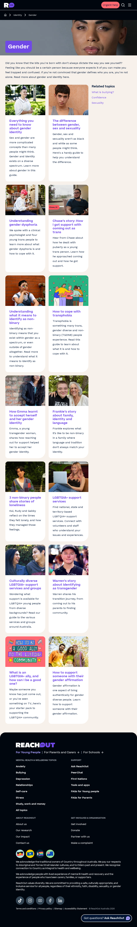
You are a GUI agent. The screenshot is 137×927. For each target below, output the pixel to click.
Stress (20, 798)
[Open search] (123, 5)
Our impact (23, 836)
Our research (24, 830)
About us (21, 824)
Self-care (21, 791)
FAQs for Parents (81, 798)
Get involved (78, 824)
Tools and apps (80, 785)
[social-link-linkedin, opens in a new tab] (60, 900)
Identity (17, 15)
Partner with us (80, 836)
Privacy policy (45, 908)
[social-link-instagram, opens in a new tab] (30, 900)
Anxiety (20, 766)
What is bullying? (103, 92)
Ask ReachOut (80, 766)
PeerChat (77, 772)
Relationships (24, 785)
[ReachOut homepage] (5, 15)
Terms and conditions (26, 908)
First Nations (79, 779)
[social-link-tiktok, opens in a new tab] (20, 900)
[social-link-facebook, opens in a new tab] (50, 900)
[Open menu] (129, 5)
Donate (75, 830)
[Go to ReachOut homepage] (9, 5)
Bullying (21, 772)
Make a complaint (82, 843)
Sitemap (58, 908)
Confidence (99, 97)
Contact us (22, 843)
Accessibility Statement (75, 908)
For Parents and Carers (60, 752)
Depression (23, 779)
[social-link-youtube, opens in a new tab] (40, 900)
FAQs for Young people (85, 791)
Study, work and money (30, 804)
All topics (21, 810)
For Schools (91, 752)
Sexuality (98, 102)
